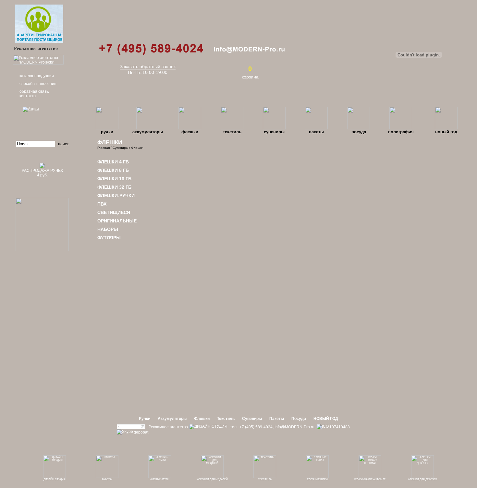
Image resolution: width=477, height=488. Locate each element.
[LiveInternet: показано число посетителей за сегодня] (131, 427)
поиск (63, 144)
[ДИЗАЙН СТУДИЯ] (208, 426)
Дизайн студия (54, 479)
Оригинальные (117, 220)
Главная (103, 147)
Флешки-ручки (116, 195)
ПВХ (101, 204)
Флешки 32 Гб (114, 187)
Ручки (107, 131)
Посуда (358, 131)
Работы (107, 479)
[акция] (42, 118)
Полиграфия (401, 131)
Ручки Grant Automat (369, 479)
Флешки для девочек (422, 479)
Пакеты (316, 131)
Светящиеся (113, 212)
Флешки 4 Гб (113, 161)
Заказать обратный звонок (148, 66)
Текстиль (232, 131)
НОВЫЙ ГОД (446, 131)
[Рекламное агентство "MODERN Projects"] (38, 63)
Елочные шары (317, 479)
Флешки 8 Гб (113, 170)
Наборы (107, 229)
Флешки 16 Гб (114, 178)
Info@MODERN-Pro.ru (294, 427)
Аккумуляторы (147, 131)
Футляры (109, 237)
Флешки (189, 131)
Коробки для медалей (212, 479)
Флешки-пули (159, 479)
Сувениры (274, 131)
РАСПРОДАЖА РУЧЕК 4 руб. (42, 172)
